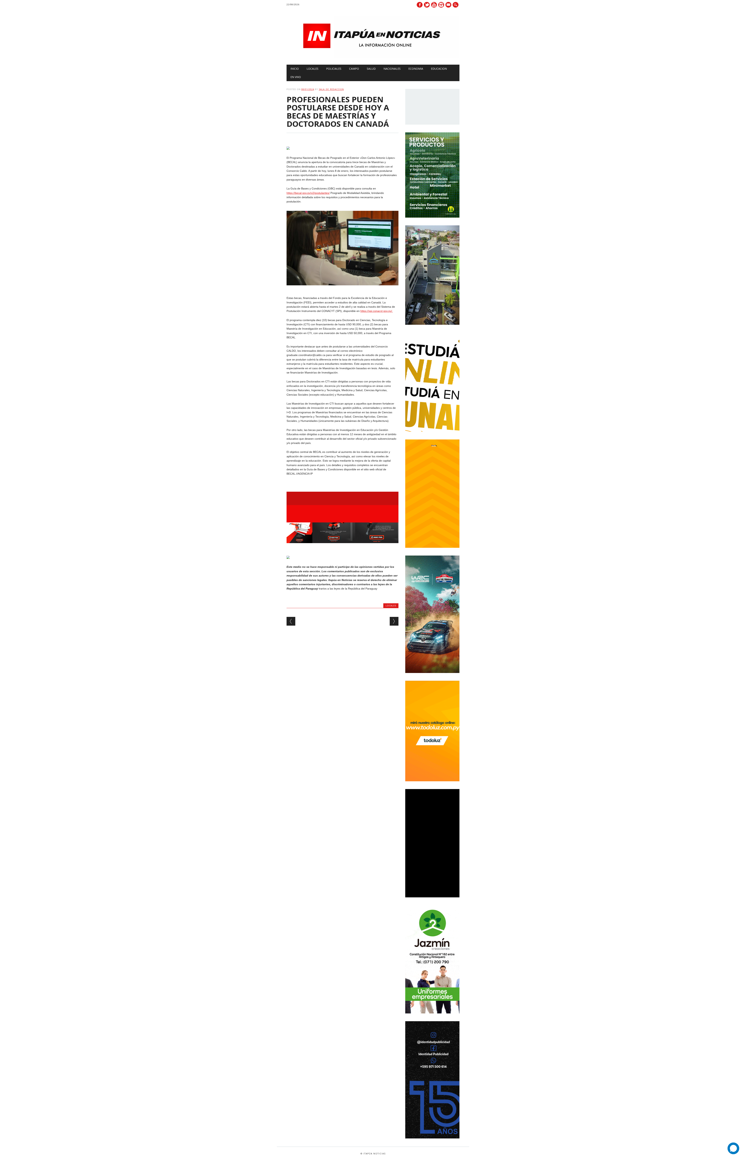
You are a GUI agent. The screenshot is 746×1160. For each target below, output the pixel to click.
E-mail (448, 5)
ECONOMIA (415, 68)
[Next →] (394, 621)
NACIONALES (392, 68)
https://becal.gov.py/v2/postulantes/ (308, 192)
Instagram (441, 5)
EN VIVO (295, 77)
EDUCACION (439, 68)
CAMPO (354, 68)
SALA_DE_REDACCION (331, 89)
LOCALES (312, 68)
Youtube (434, 5)
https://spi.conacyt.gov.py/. (376, 311)
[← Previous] (291, 621)
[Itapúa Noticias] (373, 56)
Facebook (420, 5)
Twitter (427, 5)
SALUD (371, 68)
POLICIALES (333, 68)
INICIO (294, 68)
